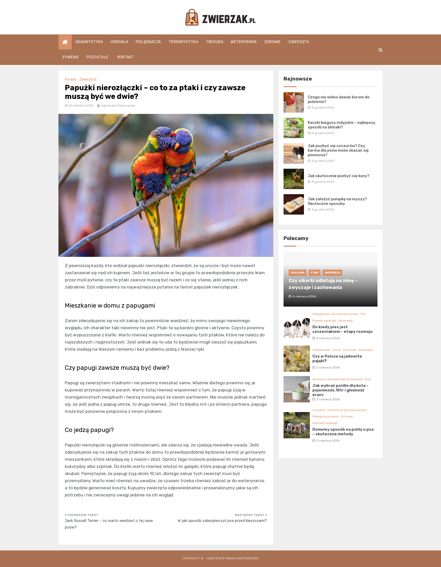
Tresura (214, 42)
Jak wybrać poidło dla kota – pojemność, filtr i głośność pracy (340, 390)
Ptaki (314, 272)
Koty (368, 379)
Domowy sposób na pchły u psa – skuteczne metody (343, 431)
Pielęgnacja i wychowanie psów (335, 314)
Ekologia (297, 272)
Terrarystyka (183, 42)
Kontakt (125, 57)
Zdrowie (272, 42)
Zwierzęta (298, 42)
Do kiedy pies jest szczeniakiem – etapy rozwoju (342, 329)
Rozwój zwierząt (324, 320)
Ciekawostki (321, 350)
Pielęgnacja (148, 42)
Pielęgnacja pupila (325, 416)
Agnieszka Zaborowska (118, 105)
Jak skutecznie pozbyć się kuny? (339, 176)
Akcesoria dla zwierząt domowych (337, 379)
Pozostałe (97, 57)
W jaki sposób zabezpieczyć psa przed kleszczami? (222, 520)
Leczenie (318, 410)
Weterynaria (244, 42)
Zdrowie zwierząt (325, 423)
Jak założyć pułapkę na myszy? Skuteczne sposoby (337, 201)
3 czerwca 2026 (328, 338)
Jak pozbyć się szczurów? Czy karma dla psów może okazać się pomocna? (338, 150)
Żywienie (70, 57)
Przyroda (349, 350)
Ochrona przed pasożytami (347, 410)
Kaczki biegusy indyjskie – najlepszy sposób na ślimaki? (341, 124)
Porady (71, 79)
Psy (363, 314)
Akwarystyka (89, 42)
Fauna (336, 350)
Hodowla (119, 42)
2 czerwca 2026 (327, 440)
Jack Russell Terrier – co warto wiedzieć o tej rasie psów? (109, 524)
